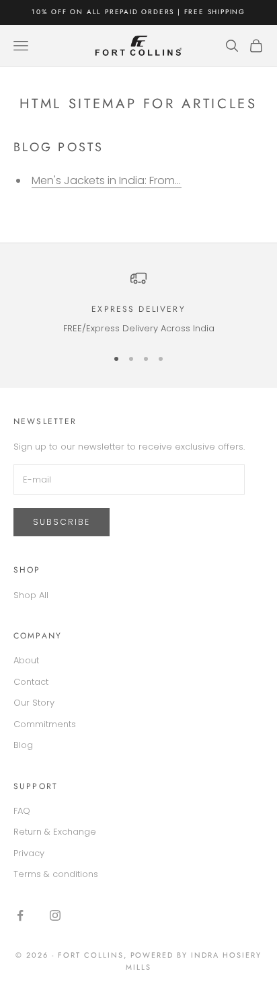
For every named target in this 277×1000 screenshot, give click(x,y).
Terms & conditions (55, 874)
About (26, 660)
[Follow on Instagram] (55, 915)
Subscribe (61, 522)
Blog (23, 745)
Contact (30, 681)
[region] (138, 303)
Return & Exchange (54, 831)
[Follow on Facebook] (20, 915)
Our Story (33, 702)
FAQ (21, 810)
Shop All (30, 595)
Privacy (28, 853)
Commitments (44, 724)
